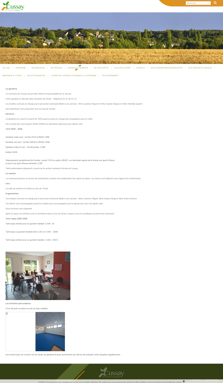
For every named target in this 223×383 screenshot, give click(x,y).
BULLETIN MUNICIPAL (36, 75)
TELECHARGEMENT (110, 75)
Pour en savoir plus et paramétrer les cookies (164, 382)
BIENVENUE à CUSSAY (12, 75)
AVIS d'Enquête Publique (200, 68)
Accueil (6, 68)
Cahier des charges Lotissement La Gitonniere (73, 75)
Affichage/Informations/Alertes (167, 68)
